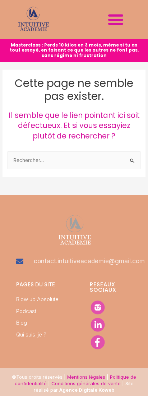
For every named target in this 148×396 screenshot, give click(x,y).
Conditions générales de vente (86, 383)
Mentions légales (86, 377)
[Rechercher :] (74, 160)
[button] (115, 19)
